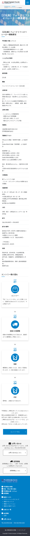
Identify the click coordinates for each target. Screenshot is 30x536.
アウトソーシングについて (11, 499)
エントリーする (15, 432)
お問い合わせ (7, 519)
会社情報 (6, 513)
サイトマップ (21, 530)
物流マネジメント (9, 501)
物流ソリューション (9, 504)
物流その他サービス (9, 506)
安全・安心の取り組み (10, 489)
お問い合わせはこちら (15, 452)
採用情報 (6, 493)
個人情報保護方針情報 (10, 530)
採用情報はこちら (15, 470)
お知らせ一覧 (7, 509)
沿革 (5, 515)
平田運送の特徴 (8, 486)
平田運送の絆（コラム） (11, 491)
